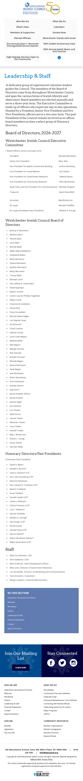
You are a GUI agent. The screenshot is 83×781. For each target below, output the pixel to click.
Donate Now (59, 32)
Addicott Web (35, 759)
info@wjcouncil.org (49, 752)
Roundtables (49, 690)
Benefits (7, 726)
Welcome (11, 602)
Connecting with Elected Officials (57, 703)
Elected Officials (22, 38)
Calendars (59, 26)
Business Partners (51, 732)
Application (8, 729)
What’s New (22, 26)
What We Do (59, 21)
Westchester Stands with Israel (59, 38)
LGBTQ (46, 714)
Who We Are (22, 21)
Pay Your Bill (9, 732)
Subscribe (20, 667)
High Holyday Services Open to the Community (22, 58)
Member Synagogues (52, 729)
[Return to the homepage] (41, 8)
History (11, 611)
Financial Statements (16, 620)
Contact (11, 624)
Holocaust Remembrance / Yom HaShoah (60, 700)
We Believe (12, 606)
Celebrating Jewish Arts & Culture (57, 707)
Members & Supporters (22, 32)
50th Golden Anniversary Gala (59, 43)
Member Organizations (53, 726)
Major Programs (50, 710)
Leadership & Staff (15, 615)
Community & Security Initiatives (57, 693)
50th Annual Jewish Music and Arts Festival (59, 50)
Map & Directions (15, 628)
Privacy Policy (47, 759)
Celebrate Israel (50, 697)
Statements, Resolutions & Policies (21, 598)
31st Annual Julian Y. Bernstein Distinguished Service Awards (22, 44)
